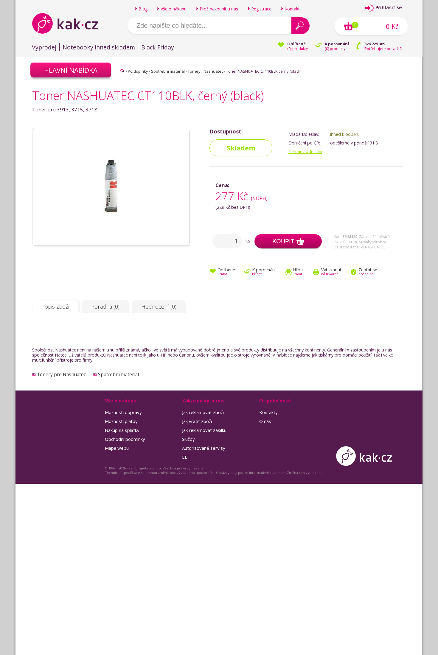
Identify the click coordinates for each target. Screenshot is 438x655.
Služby (188, 439)
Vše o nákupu (174, 9)
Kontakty (268, 412)
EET (186, 457)
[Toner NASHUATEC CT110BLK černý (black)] (111, 242)
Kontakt (292, 9)
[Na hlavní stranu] (70, 23)
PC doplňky (138, 71)
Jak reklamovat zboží (203, 412)
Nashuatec (213, 71)
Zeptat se (367, 272)
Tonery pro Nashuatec (61, 374)
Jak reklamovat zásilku (204, 430)
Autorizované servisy (203, 448)
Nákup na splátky (122, 430)
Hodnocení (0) (158, 306)
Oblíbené (226, 272)
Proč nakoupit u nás (219, 9)
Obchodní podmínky (125, 439)
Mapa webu (117, 448)
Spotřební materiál (168, 71)
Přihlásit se (388, 7)
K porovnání (264, 272)
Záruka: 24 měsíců (374, 236)
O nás (265, 421)
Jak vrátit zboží (197, 421)
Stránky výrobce (372, 241)
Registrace (261, 9)
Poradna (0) (105, 306)
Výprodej (44, 47)
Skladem (241, 148)
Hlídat (298, 272)
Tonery (194, 71)
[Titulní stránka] (122, 71)
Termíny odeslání (305, 151)
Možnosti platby (121, 421)
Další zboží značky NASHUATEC (359, 247)
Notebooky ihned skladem (99, 47)
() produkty (297, 48)
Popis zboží (55, 306)
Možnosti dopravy (123, 412)
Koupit (283, 241)
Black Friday (157, 47)
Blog (143, 9)
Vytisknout (331, 272)
